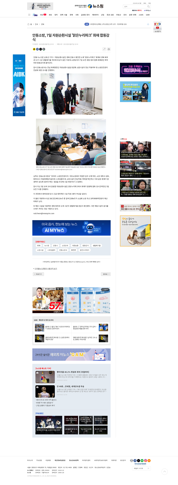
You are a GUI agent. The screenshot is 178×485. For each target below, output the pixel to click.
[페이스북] (135, 460)
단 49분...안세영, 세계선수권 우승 (70, 386)
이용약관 (114, 460)
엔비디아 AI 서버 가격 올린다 (46, 400)
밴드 (43, 49)
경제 (71, 14)
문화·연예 (132, 14)
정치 (56, 14)
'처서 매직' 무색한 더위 (85, 430)
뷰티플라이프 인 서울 (71, 430)
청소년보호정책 (73, 460)
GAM (148, 14)
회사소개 (30, 460)
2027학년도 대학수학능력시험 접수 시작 (101, 420)
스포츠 (141, 14)
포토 (50, 14)
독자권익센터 (86, 460)
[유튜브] (131, 460)
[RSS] (149, 460)
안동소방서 (63, 250)
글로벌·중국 (85, 14)
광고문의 (123, 460)
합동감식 (86, 245)
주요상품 (39, 460)
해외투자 (95, 14)
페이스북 (37, 49)
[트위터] (138, 460)
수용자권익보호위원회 (100, 460)
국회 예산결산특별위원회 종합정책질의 (71, 420)
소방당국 (65, 245)
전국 (125, 14)
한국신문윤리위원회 (140, 464)
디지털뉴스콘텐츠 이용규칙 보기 (46, 268)
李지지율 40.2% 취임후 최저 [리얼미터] (73, 372)
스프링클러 (51, 250)
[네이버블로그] (142, 460)
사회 (76, 14)
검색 (149, 6)
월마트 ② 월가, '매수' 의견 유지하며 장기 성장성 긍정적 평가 (57, 328)
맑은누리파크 (84, 250)
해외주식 (137, 10)
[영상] (135, 150)
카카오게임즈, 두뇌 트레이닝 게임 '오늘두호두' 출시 (107, 24)
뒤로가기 (39, 274)
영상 (41, 14)
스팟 (123, 139)
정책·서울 (63, 14)
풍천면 (73, 250)
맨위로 (105, 274)
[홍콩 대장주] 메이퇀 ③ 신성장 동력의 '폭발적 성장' (57, 338)
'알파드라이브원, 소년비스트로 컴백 (48, 430)
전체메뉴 (29, 14)
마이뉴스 (147, 10)
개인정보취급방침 (60, 460)
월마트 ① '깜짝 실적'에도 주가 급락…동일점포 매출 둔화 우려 (85, 328)
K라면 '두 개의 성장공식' (44, 403)
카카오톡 (34, 49)
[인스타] (145, 460)
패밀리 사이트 (138, 468)
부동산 (118, 14)
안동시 (55, 245)
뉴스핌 (46, 245)
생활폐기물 (97, 245)
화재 (38, 245)
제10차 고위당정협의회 (100, 430)
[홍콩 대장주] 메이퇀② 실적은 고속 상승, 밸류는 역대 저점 (85, 338)
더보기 (148, 24)
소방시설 (40, 250)
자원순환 (75, 245)
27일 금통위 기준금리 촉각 (45, 405)
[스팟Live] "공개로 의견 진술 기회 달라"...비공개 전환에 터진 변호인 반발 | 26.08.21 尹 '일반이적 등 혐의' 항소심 (135, 155)
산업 (102, 14)
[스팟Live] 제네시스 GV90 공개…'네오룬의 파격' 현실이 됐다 (135, 174)
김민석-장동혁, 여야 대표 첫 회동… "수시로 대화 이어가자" (85, 420)
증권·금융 (110, 14)
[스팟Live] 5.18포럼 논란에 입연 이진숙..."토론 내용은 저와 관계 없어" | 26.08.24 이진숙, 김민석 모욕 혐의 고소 (134, 193)
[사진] (45, 377)
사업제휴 (48, 460)
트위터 (40, 49)
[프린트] (109, 49)
